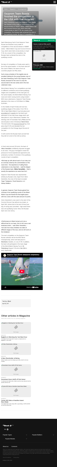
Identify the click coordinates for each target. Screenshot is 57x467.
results (13, 113)
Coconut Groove (19, 124)
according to (5, 113)
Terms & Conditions (7, 457)
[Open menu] (54, 2)
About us (5, 446)
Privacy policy (16, 457)
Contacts (14, 446)
